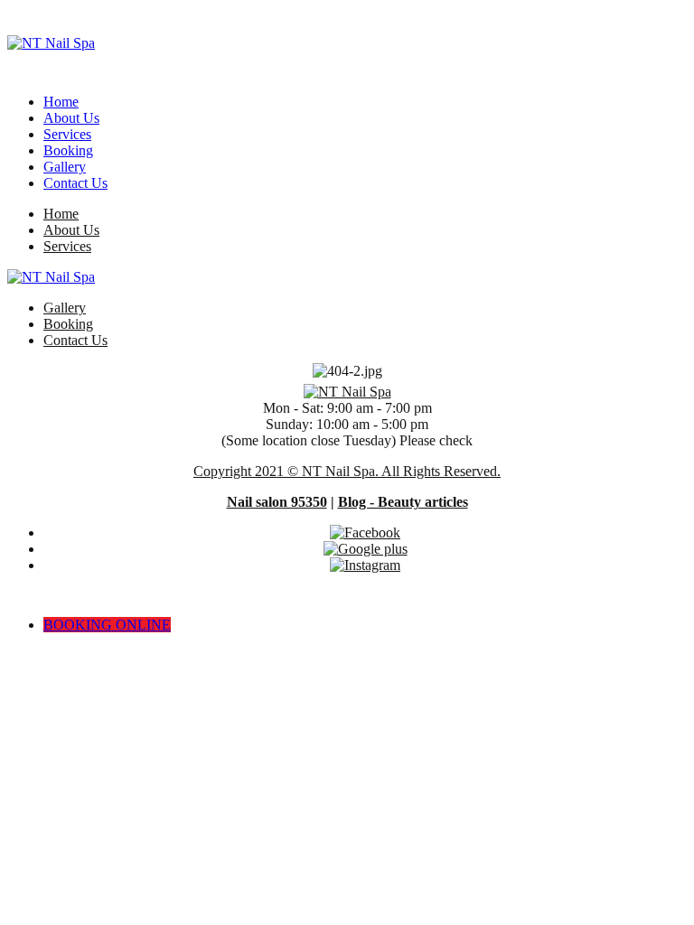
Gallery (64, 166)
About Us (71, 118)
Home (61, 101)
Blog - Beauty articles (403, 501)
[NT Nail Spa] (51, 43)
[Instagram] (365, 565)
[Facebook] (365, 532)
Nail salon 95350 (277, 501)
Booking (68, 150)
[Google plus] (366, 548)
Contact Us (75, 183)
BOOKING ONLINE (107, 624)
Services (67, 134)
